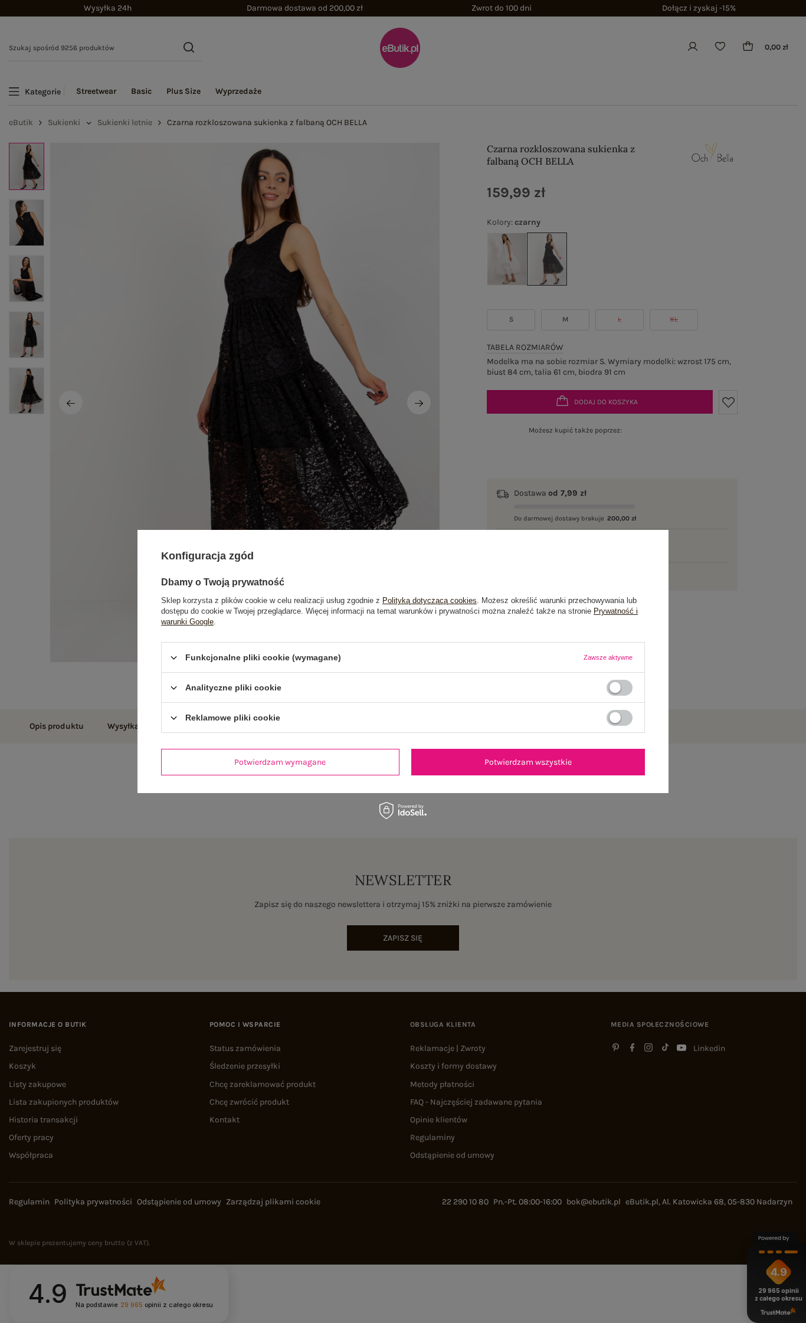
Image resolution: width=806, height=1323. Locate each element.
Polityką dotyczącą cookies (429, 600)
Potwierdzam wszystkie (528, 762)
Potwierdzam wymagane (280, 762)
